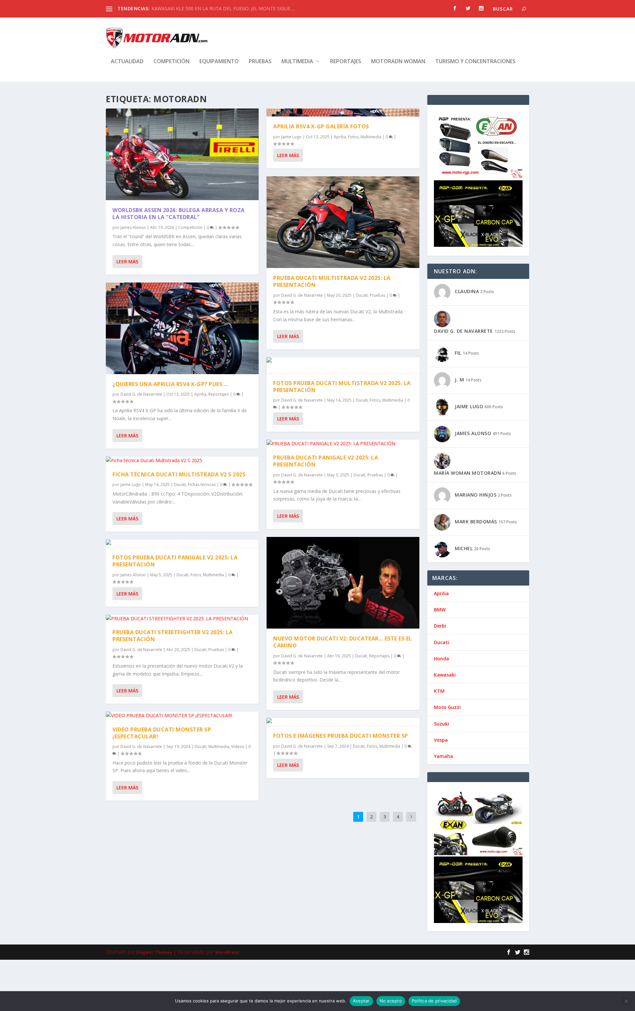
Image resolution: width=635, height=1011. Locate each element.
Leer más (127, 261)
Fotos (195, 575)
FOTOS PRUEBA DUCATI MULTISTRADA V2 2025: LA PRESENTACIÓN (342, 386)
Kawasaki (445, 675)
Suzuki (441, 724)
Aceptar (361, 1000)
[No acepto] (626, 1001)
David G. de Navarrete (141, 394)
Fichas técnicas (202, 484)
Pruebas (260, 62)
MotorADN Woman (398, 62)
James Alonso (133, 227)
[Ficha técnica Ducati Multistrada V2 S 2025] (182, 460)
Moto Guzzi (447, 707)
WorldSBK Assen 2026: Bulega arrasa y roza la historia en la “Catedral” (178, 213)
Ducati (180, 484)
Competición (171, 62)
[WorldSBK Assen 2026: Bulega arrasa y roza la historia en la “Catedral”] (182, 154)
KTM (439, 691)
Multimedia (297, 62)
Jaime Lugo (130, 484)
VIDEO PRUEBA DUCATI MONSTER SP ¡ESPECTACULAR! (161, 733)
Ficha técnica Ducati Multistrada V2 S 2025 (178, 474)
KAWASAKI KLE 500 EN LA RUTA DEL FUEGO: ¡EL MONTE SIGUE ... (223, 8)
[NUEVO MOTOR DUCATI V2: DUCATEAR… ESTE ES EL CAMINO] (343, 583)
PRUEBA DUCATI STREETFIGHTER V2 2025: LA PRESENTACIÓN (172, 636)
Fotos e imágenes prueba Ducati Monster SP (340, 735)
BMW (439, 609)
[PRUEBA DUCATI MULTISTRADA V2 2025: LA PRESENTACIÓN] (343, 222)
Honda (441, 658)
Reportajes (345, 62)
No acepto (391, 1000)
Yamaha (443, 756)
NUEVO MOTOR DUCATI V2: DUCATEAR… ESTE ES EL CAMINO (342, 642)
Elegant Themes (154, 952)
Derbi (440, 626)
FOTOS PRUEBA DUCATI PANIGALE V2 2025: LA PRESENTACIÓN (174, 561)
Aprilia (200, 394)
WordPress (227, 952)
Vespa (441, 740)
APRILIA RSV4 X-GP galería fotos (321, 126)
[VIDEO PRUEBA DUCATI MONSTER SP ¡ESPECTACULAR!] (182, 716)
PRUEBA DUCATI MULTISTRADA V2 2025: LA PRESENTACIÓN (332, 281)
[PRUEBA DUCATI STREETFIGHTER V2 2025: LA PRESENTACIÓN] (182, 619)
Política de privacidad (434, 1000)
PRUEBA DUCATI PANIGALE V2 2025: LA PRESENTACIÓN (325, 461)
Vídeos (237, 746)
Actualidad (127, 62)
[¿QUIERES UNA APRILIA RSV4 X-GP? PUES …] (182, 328)
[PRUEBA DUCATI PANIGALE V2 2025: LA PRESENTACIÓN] (343, 444)
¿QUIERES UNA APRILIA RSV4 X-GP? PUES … (170, 384)
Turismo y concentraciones (475, 62)
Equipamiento (219, 62)
